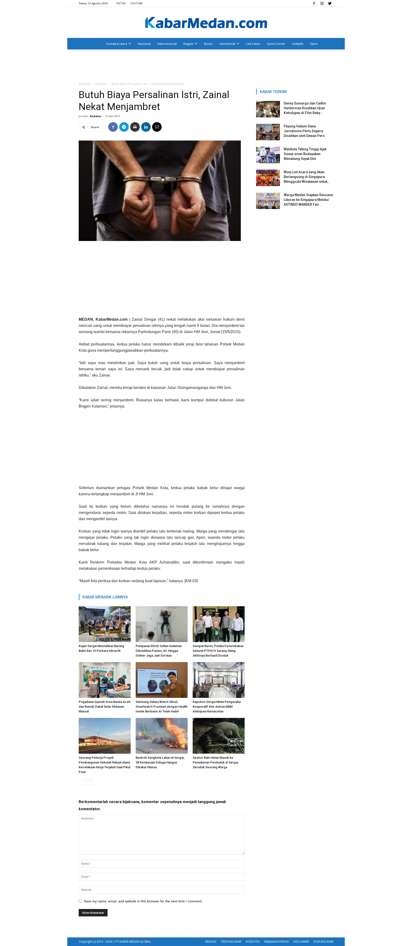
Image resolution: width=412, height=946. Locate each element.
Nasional (144, 44)
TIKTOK (121, 3)
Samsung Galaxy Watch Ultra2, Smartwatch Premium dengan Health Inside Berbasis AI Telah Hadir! (161, 706)
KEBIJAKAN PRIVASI (276, 942)
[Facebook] (314, 3)
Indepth (297, 44)
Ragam (188, 44)
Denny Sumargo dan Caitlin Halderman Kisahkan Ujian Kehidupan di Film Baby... (305, 108)
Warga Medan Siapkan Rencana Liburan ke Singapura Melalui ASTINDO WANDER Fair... (308, 199)
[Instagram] (321, 3)
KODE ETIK (253, 942)
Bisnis (208, 44)
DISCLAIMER (301, 942)
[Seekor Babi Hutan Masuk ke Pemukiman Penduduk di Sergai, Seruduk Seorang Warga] (219, 736)
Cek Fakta (253, 44)
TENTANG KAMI (231, 942)
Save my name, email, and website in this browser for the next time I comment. (143, 901)
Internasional (167, 44)
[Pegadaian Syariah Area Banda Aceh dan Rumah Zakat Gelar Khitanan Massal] (105, 680)
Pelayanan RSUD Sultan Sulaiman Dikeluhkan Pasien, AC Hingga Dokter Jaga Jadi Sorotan (159, 650)
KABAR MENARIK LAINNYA (105, 597)
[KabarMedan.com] (206, 23)
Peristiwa (101, 84)
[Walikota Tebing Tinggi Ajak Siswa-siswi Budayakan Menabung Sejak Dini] (268, 155)
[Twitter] (329, 3)
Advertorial (227, 44)
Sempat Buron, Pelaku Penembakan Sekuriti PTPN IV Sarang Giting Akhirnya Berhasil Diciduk (218, 650)
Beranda (84, 84)
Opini (314, 44)
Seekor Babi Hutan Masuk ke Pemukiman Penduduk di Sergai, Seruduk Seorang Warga (216, 762)
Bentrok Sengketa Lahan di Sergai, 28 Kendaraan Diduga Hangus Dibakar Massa (160, 762)
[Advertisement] (206, 66)
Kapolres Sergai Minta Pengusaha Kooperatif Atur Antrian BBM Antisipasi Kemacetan (217, 706)
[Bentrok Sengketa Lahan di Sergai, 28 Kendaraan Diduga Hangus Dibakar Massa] (162, 736)
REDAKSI (210, 942)
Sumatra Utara (116, 44)
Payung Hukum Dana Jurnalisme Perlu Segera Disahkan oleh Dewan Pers (304, 131)
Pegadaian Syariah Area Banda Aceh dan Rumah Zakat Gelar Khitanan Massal (104, 706)
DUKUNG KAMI (323, 942)
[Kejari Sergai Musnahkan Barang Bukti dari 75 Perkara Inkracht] (105, 624)
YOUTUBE (136, 3)
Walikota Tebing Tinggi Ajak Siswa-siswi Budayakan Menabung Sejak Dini (305, 154)
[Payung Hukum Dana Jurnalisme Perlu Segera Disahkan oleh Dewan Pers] (268, 132)
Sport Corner (276, 44)
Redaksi (95, 116)
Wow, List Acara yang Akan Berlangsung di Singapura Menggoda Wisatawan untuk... (307, 176)
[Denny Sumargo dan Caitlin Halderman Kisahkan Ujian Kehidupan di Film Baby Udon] (268, 109)
